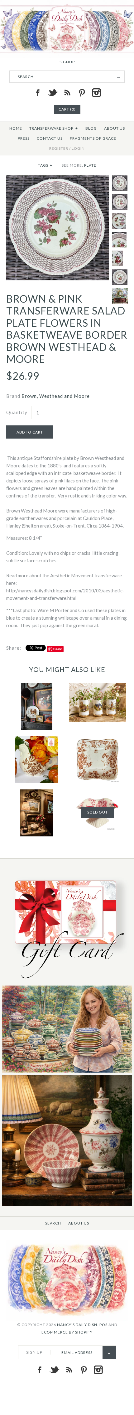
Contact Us (50, 138)
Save (57, 649)
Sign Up (34, 1352)
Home (15, 128)
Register (58, 148)
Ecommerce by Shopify (67, 1332)
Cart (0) (67, 109)
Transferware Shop (53, 128)
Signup (67, 62)
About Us (114, 128)
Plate (90, 165)
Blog (91, 128)
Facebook (38, 93)
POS (103, 1324)
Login (78, 148)
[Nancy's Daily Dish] (67, 4)
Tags (45, 165)
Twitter (52, 93)
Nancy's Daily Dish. (77, 1324)
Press (24, 138)
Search (53, 1223)
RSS (67, 93)
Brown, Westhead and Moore (56, 396)
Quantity (16, 412)
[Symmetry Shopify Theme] (67, 981)
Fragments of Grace (93, 138)
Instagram (96, 93)
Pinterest (82, 93)
